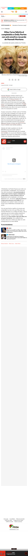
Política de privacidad (20, 519)
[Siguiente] (26, 25)
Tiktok (8, 493)
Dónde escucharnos (18, 521)
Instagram (6, 493)
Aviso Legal (6, 519)
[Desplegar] (14, 549)
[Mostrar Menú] (2, 12)
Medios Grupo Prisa (14, 529)
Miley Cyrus (11, 243)
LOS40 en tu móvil (9, 521)
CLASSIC (10, 8)
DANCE (16, 8)
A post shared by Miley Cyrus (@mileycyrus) (14, 178)
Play (26, 553)
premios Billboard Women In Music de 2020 (12, 122)
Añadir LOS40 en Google (15, 89)
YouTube (11, 493)
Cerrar (25, 20)
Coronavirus (4, 131)
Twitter (12, 80)
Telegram (18, 80)
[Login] (26, 12)
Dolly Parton (17, 243)
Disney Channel (14, 99)
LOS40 (3, 8)
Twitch (19, 493)
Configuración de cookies (18, 520)
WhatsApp (15, 80)
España (2, 16)
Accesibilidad (12, 519)
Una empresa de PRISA (14, 526)
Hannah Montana (5, 95)
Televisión (7, 28)
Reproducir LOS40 (25, 141)
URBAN (22, 8)
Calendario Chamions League (19, 25)
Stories (22, 493)
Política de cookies (8, 520)
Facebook (9, 80)
